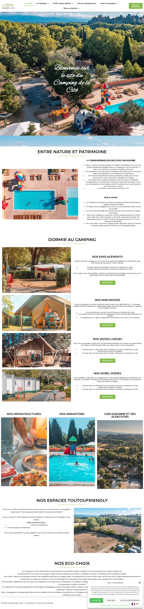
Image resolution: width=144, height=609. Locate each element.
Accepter (96, 600)
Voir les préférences (130, 600)
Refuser (111, 600)
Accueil (28, 3)
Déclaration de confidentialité (121, 605)
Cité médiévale (125, 165)
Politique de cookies (106, 605)
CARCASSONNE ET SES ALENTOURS (120, 415)
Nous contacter (70, 8)
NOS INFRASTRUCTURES (24, 414)
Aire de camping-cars (86, 3)
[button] (140, 583)
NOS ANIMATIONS (72, 414)
